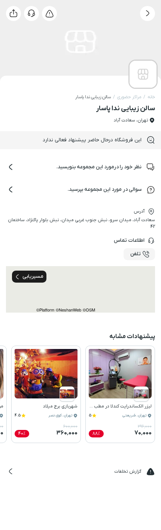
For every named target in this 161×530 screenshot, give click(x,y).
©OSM (89, 310)
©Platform (45, 310)
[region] (80, 289)
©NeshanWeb (68, 310)
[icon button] (147, 13)
